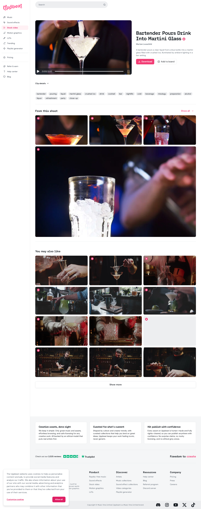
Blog (145, 480)
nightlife (129, 94)
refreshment (51, 98)
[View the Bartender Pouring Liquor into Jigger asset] (169, 362)
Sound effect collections (127, 484)
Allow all (59, 499)
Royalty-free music (97, 476)
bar (120, 94)
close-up (74, 98)
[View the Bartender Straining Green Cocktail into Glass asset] (61, 301)
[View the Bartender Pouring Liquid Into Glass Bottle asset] (169, 270)
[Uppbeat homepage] (15, 7)
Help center (148, 476)
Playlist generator (124, 492)
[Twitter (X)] (184, 505)
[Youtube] (176, 505)
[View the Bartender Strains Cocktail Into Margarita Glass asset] (115, 270)
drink (102, 94)
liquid (63, 94)
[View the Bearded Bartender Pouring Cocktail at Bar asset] (61, 362)
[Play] (38, 71)
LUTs (91, 492)
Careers (173, 484)
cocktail (111, 94)
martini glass (75, 94)
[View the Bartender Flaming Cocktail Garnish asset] (61, 130)
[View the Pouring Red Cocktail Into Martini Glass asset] (115, 130)
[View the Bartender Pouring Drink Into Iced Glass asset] (115, 191)
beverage (149, 94)
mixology (162, 94)
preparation (175, 94)
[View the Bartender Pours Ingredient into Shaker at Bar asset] (115, 362)
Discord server (149, 488)
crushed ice (90, 94)
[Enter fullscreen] (128, 71)
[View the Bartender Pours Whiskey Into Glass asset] (61, 270)
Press (172, 480)
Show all (185, 110)
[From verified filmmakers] (65, 140)
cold (139, 94)
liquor (39, 98)
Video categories (123, 488)
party (63, 98)
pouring (53, 94)
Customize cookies (15, 499)
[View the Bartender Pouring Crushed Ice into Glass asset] (115, 301)
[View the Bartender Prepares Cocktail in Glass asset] (169, 130)
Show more (116, 384)
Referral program (150, 484)
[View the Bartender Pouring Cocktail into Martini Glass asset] (169, 301)
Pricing (173, 476)
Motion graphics (96, 488)
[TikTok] (193, 505)
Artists (119, 476)
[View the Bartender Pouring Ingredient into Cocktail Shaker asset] (169, 331)
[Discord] (158, 505)
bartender (41, 94)
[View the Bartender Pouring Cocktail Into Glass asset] (61, 331)
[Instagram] (167, 505)
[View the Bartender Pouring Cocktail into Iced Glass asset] (115, 331)
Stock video (94, 484)
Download (147, 61)
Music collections (123, 480)
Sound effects (95, 480)
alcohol (188, 94)
